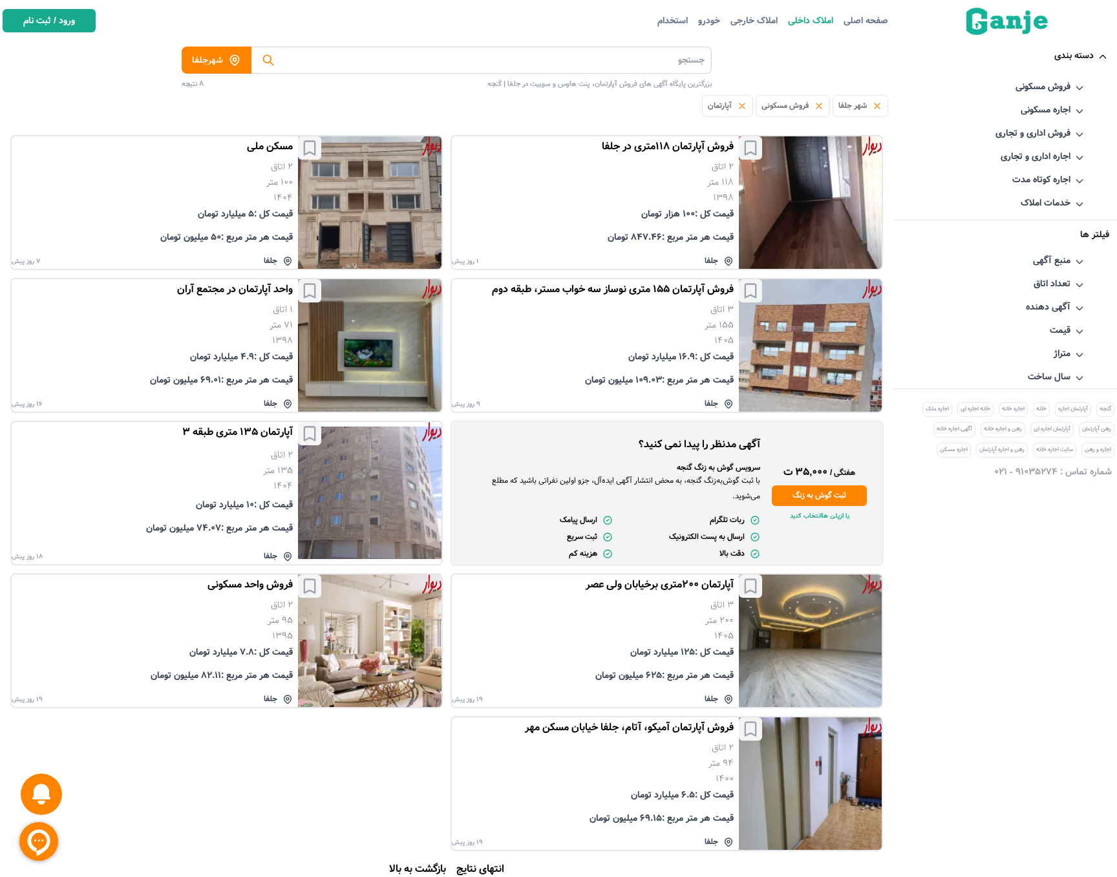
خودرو (709, 21)
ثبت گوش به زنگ (819, 495)
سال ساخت (1049, 377)
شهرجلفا (207, 60)
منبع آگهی (1051, 260)
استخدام (672, 21)
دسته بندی (1074, 55)
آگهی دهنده (1048, 307)
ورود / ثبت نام (49, 21)
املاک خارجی (754, 21)
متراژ (1062, 353)
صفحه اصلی (866, 21)
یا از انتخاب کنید (819, 516)
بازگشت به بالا (417, 869)
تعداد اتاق (1052, 284)
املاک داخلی (810, 21)
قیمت (1060, 330)
